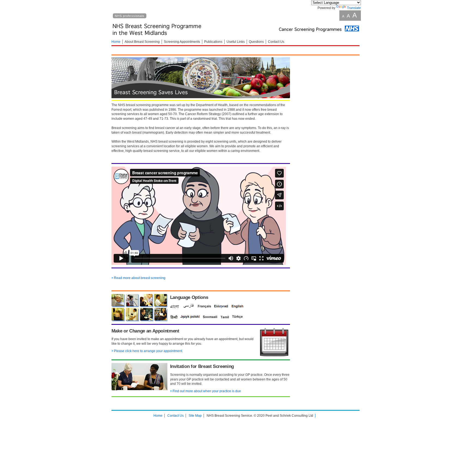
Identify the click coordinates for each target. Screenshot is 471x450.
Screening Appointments (182, 42)
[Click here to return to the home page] (157, 37)
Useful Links (236, 42)
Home (115, 42)
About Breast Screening (142, 42)
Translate (354, 8)
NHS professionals (129, 15)
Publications (213, 42)
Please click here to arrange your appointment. (148, 351)
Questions (256, 42)
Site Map (195, 416)
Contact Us (276, 42)
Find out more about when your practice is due (207, 391)
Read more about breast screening (139, 278)
